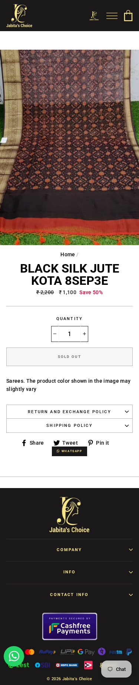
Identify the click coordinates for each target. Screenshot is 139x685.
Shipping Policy (69, 425)
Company (69, 549)
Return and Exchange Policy (69, 411)
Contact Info (69, 594)
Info (69, 572)
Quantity (69, 318)
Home (67, 254)
